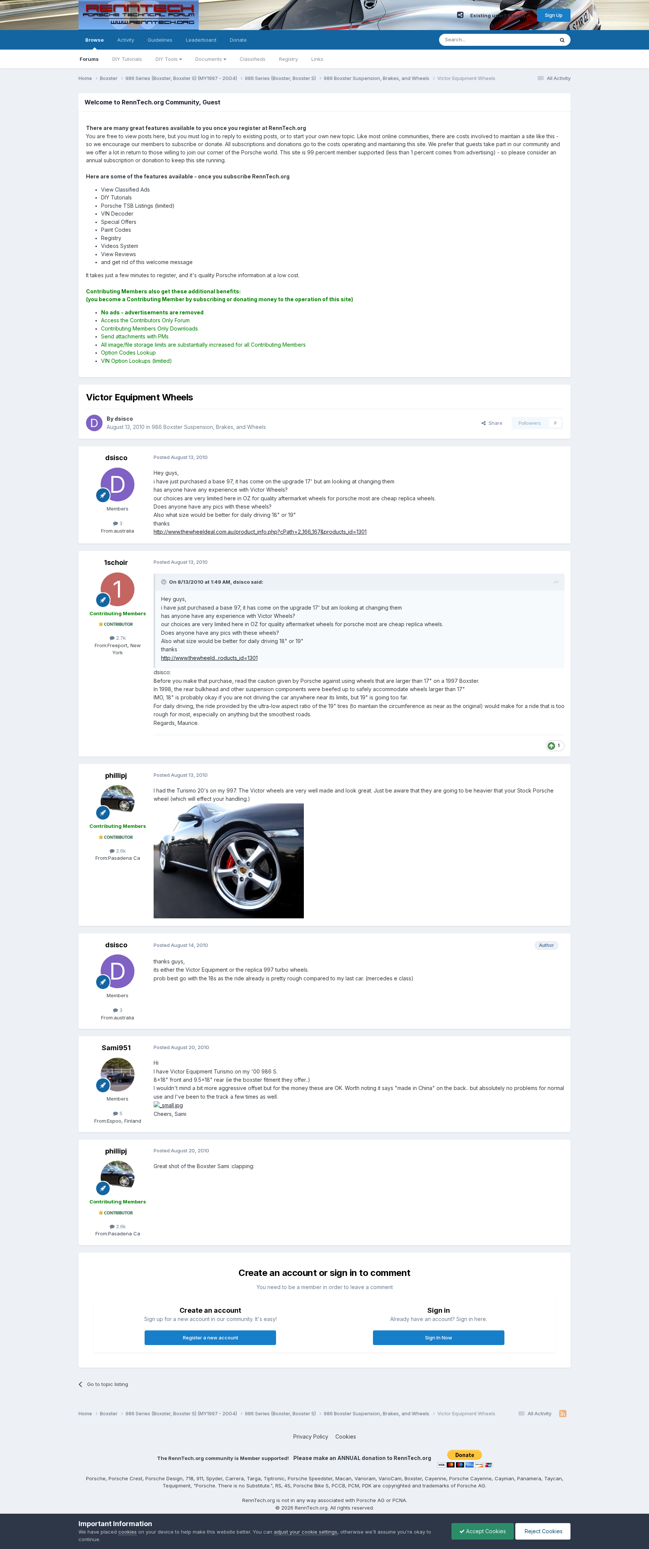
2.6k (120, 851)
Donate (238, 40)
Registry (288, 59)
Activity (125, 40)
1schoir (116, 562)
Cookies (345, 1436)
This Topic (532, 39)
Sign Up (554, 15)
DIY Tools (167, 59)
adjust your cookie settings (305, 1532)
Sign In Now (438, 1338)
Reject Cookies (543, 1531)
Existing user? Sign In (498, 15)
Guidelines (160, 40)
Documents (209, 59)
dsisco (116, 458)
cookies (127, 1532)
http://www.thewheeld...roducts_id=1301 (209, 658)
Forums (89, 59)
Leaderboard (201, 40)
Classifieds (253, 59)
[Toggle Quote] (164, 582)
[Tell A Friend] (460, 15)
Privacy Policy (310, 1436)
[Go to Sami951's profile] (117, 1075)
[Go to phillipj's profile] (117, 802)
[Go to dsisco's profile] (94, 423)
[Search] (562, 40)
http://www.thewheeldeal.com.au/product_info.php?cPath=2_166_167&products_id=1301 (260, 531)
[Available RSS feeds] (563, 1414)
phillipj (116, 775)
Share (494, 423)
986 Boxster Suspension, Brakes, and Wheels (209, 427)
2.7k (120, 638)
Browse (94, 40)
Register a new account (210, 1338)
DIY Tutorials (127, 59)
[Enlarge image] (168, 1105)
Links (317, 59)
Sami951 (116, 1048)
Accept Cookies (485, 1531)
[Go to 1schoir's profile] (117, 589)
